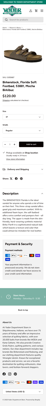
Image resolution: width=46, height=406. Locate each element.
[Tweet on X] (11, 178)
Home (5, 27)
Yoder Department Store (16, 400)
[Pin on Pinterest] (21, 178)
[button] (36, 11)
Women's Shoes (15, 27)
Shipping (6, 100)
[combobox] (23, 19)
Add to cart (31, 144)
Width (5, 125)
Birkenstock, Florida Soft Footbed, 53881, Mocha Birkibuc (23, 29)
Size (4, 111)
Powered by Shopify (33, 400)
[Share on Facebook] (16, 178)
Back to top (23, 310)
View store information (15, 159)
